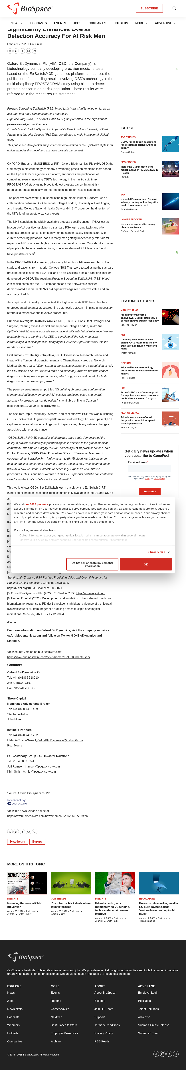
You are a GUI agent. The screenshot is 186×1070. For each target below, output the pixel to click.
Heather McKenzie (130, 403)
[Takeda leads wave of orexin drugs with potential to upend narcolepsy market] (170, 419)
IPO (123, 194)
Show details (156, 551)
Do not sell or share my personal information (92, 564)
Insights (13, 898)
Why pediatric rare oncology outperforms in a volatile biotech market (139, 370)
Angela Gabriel (128, 152)
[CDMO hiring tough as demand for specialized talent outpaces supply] (170, 144)
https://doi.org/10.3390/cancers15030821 (33, 405)
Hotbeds (121, 23)
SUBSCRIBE (149, 8)
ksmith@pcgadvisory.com (39, 771)
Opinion (126, 363)
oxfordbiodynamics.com (24, 635)
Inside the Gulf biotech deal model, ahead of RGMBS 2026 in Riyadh (139, 169)
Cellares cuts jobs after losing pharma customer (138, 226)
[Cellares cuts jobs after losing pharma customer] (170, 226)
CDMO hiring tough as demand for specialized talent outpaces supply (139, 144)
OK (146, 564)
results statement (89, 189)
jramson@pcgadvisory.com (42, 766)
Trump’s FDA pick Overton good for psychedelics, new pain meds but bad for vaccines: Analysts (140, 395)
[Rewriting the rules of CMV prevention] (27, 883)
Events (60, 23)
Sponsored (128, 162)
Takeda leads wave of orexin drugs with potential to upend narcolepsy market (138, 420)
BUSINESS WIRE (46, 163)
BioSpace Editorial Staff (132, 231)
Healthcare (17, 841)
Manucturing (129, 310)
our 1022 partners (36, 504)
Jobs (77, 23)
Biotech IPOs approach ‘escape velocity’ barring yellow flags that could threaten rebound (140, 202)
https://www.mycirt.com (90, 593)
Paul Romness (128, 378)
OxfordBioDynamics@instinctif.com (60, 740)
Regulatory (147, 898)
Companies (97, 23)
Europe (37, 841)
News (15, 23)
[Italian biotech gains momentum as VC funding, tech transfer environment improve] (115, 883)
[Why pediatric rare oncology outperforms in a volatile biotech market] (170, 370)
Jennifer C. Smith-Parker (19, 914)
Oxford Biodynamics (75, 163)
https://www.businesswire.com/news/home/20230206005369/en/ (48, 657)
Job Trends (128, 137)
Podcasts (38, 23)
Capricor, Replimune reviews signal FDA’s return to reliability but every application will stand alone (139, 344)
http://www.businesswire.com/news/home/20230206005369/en (47, 816)
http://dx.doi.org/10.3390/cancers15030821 (34, 588)
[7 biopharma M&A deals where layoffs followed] (71, 883)
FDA (123, 335)
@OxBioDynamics (83, 635)
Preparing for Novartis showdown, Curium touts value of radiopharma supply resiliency (140, 317)
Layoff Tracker (131, 219)
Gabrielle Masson (129, 209)
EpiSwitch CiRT (95, 487)
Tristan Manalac (128, 353)
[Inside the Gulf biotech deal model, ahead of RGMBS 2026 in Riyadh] (170, 169)
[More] (21, 23)
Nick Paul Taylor (129, 325)
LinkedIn (13, 640)
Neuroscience (130, 412)
